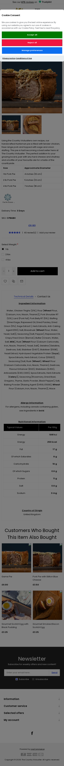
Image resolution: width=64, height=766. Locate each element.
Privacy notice (8, 58)
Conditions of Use (24, 58)
